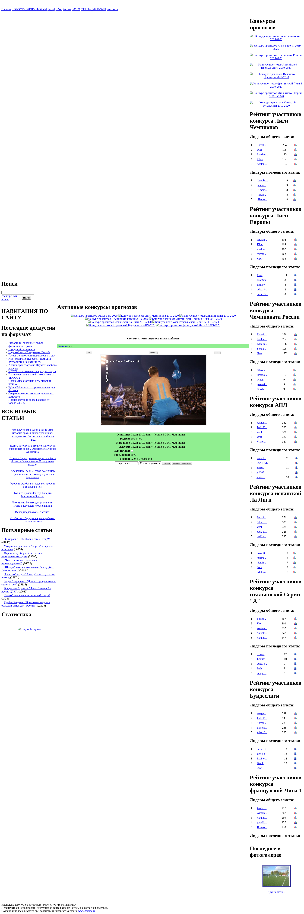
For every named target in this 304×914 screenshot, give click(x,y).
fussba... (262, 557)
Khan (260, 159)
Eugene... (262, 727)
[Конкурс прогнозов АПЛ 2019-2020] (185, 318)
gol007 (261, 284)
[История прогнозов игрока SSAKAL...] (296, 463)
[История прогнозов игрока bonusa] (295, 659)
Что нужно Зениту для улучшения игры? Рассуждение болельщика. (32, 504)
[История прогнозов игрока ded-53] (295, 754)
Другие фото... (276, 891)
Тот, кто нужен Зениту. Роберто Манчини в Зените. (33, 495)
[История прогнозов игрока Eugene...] (295, 727)
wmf (259, 432)
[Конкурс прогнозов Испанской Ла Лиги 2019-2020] (120, 321)
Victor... (262, 185)
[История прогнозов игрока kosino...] (294, 375)
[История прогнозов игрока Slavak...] (295, 145)
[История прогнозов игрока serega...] (295, 673)
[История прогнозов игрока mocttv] (296, 468)
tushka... (261, 536)
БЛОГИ (31, 9)
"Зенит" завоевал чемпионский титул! (27, 595)
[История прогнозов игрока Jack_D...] (295, 294)
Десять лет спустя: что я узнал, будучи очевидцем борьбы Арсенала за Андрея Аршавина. (32, 448)
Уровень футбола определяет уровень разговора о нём (32, 485)
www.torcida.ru (87, 910)
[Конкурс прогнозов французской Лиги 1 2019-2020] (188, 325)
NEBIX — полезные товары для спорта (32, 371)
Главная (6, 9)
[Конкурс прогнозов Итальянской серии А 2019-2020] (185, 321)
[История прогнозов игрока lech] (294, 567)
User (259, 149)
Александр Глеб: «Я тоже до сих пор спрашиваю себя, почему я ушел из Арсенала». (33, 474)
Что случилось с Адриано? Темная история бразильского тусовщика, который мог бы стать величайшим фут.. (33, 434)
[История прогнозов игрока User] (295, 150)
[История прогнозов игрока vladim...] (294, 195)
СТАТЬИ (86, 9)
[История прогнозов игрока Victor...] (294, 185)
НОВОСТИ (19, 9)
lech (259, 567)
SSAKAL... (263, 462)
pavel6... (262, 384)
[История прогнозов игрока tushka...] (295, 536)
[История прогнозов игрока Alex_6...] (295, 289)
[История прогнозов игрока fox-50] (294, 553)
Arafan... (262, 163)
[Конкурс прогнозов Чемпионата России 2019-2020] (116, 318)
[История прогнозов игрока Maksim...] (294, 572)
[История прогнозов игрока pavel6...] (294, 384)
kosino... (262, 374)
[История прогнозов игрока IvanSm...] (295, 154)
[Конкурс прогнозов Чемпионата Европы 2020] (94, 315)
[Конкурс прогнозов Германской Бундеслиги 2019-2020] (120, 325)
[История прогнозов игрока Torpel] (295, 654)
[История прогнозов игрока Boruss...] (295, 827)
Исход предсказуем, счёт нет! (32, 511)
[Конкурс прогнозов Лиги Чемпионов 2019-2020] (148, 315)
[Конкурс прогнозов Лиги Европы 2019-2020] (207, 315)
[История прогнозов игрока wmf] (295, 432)
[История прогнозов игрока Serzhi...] (295, 349)
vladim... (262, 194)
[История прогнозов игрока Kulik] (295, 763)
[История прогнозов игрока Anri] (295, 768)
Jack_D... (262, 294)
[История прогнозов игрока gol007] (295, 285)
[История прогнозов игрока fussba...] (294, 558)
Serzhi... (261, 348)
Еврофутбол (55, 9)
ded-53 (261, 753)
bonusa (261, 658)
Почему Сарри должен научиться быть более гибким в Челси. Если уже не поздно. (33, 461)
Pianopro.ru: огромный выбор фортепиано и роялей (25, 344)
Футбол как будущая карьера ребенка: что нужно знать (32, 520)
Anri (259, 767)
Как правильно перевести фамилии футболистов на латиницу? (29, 360)
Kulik (260, 763)
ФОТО (76, 9)
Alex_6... (262, 289)
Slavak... (262, 144)
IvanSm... (262, 154)
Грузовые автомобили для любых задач (31, 355)
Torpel (260, 654)
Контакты (112, 9)
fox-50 (261, 553)
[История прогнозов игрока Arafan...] (295, 164)
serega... (261, 673)
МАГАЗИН (99, 9)
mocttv (260, 467)
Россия (67, 9)
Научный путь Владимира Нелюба (29, 352)
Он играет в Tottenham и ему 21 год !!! (27, 539)
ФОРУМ (41, 9)
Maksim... (262, 572)
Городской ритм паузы (21, 349)
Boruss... (262, 827)
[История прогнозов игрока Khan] (295, 159)
